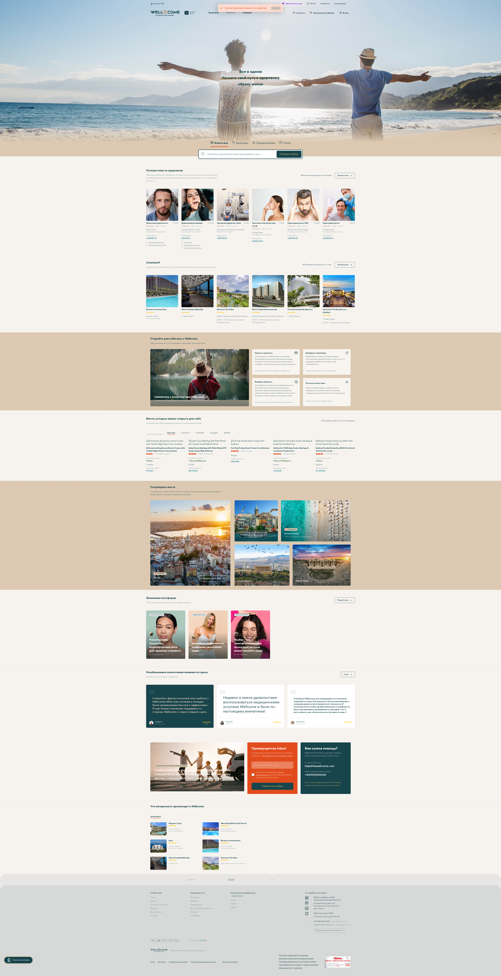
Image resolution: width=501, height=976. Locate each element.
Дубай (227, 433)
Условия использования (178, 962)
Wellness (232, 12)
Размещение (195, 905)
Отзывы (193, 912)
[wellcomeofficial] (306, 902)
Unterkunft (155, 817)
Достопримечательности (201, 908)
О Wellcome (325, 4)
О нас (152, 897)
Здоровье (213, 13)
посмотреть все (237, 896)
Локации (247, 13)
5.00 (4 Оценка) (331, 448)
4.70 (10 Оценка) (204, 454)
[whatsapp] (306, 897)
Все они (171, 433)
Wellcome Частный (294, 4)
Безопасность (156, 912)
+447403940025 (315, 775)
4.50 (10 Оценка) (289, 454)
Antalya (233, 904)
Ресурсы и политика (159, 905)
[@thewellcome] (306, 913)
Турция (233, 900)
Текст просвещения (230, 962)
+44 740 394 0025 (321, 921)
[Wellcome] (165, 13)
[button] (347, 150)
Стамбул (200, 433)
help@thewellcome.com (319, 766)
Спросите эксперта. (21, 960)
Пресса (153, 901)
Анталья (185, 433)
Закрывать (276, 8)
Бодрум (214, 433)
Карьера (153, 908)
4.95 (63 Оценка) (162, 454)
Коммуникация (340, 4)
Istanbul (234, 907)
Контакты (154, 916)
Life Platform (195, 916)
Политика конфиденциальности (203, 962)
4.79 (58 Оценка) (247, 448)
